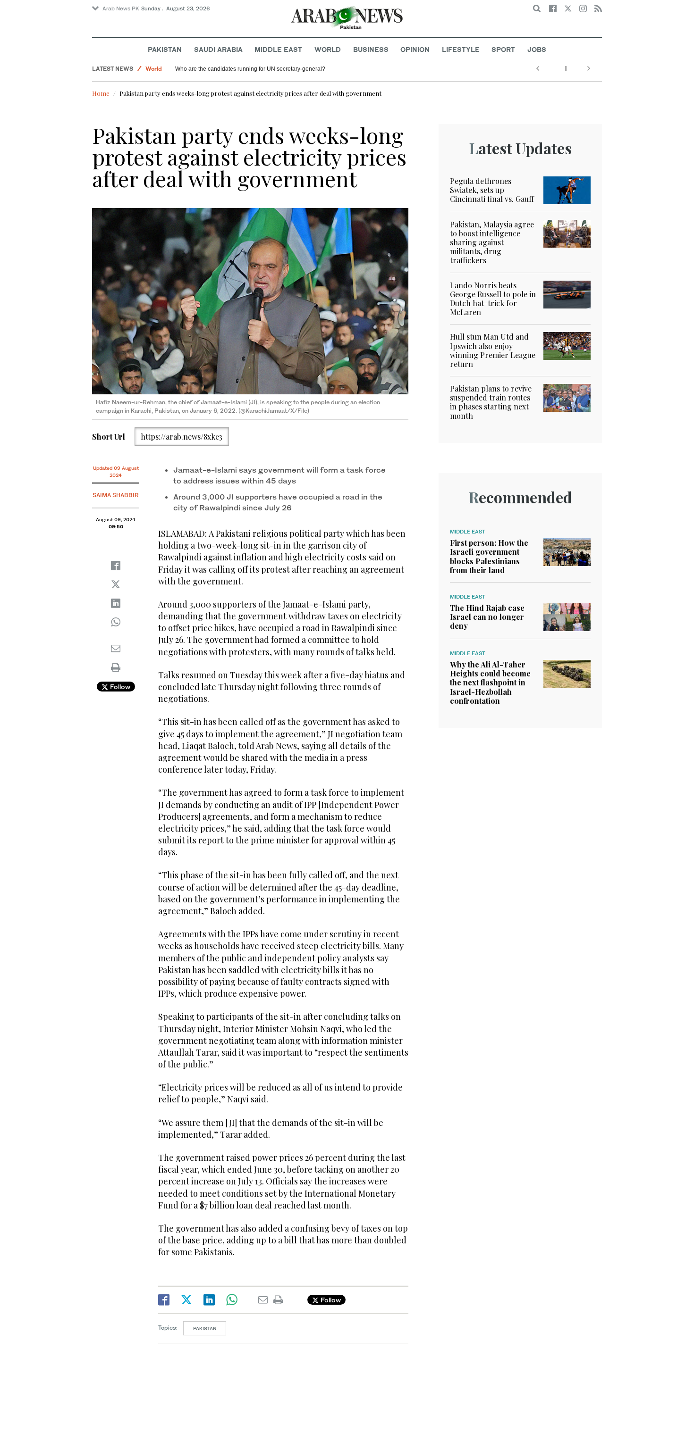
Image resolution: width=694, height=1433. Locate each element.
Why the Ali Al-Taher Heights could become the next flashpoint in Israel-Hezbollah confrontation (490, 682)
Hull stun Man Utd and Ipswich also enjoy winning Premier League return (492, 350)
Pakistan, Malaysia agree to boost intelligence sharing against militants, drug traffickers (492, 242)
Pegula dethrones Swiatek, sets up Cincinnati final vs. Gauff (492, 190)
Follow (119, 687)
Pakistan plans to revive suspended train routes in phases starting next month (491, 402)
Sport (503, 49)
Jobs (536, 49)
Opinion (415, 49)
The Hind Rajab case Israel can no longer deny (487, 617)
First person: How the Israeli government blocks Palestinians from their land (489, 556)
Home (101, 93)
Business (371, 49)
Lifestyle (461, 49)
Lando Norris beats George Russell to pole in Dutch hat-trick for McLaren (493, 298)
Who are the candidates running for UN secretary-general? (254, 69)
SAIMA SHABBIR (116, 495)
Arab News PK (120, 8)
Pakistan (165, 49)
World (327, 49)
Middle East (278, 49)
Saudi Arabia (218, 49)
